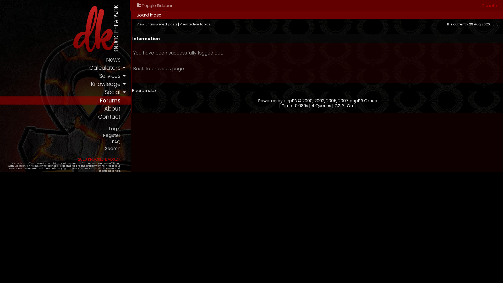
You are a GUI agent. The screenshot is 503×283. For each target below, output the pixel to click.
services (110, 76)
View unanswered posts (156, 24)
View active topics (195, 24)
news (113, 59)
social (113, 92)
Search (113, 148)
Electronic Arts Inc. (27, 165)
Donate (489, 6)
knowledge (106, 84)
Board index (149, 15)
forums (110, 100)
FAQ (116, 142)
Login (115, 129)
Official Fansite (37, 163)
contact (109, 117)
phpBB (290, 101)
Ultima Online (60, 163)
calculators (105, 68)
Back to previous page (158, 69)
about (112, 108)
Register (112, 135)
